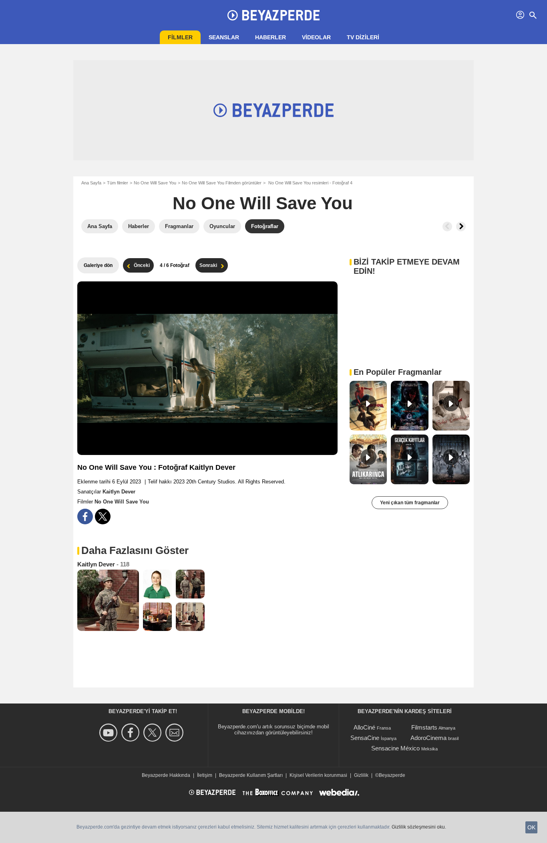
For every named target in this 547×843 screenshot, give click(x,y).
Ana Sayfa (91, 182)
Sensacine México (395, 748)
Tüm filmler (117, 182)
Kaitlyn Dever (119, 492)
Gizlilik (361, 775)
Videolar (316, 37)
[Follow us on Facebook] (131, 733)
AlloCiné (364, 727)
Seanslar (224, 37)
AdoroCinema (428, 737)
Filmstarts (424, 727)
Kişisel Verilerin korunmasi (318, 775)
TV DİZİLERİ (363, 37)
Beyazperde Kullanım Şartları (251, 775)
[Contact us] (175, 733)
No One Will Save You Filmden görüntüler (221, 182)
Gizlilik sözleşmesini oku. (419, 827)
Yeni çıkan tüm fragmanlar (410, 502)
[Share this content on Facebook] (85, 516)
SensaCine (364, 737)
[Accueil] (273, 15)
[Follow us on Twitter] (153, 733)
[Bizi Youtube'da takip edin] (109, 733)
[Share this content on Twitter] (103, 516)
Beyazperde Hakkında (166, 775)
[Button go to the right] (461, 226)
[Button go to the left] (447, 226)
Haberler (270, 37)
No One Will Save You (155, 182)
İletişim (204, 775)
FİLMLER (180, 37)
